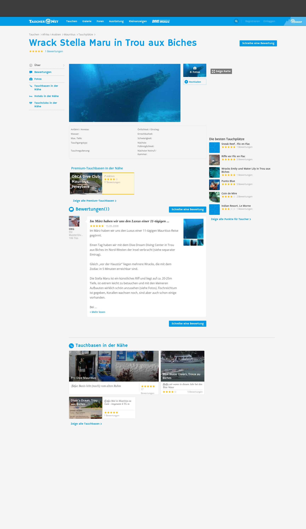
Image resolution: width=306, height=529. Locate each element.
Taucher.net (43, 21)
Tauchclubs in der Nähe (45, 104)
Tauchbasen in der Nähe (46, 87)
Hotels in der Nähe (46, 96)
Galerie (86, 21)
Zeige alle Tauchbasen (85, 424)
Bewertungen (42, 72)
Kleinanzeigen (138, 21)
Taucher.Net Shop (295, 21)
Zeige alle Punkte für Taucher (230, 219)
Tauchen (71, 21)
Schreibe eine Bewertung (258, 43)
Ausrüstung (116, 21)
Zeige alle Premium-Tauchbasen (93, 201)
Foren (100, 21)
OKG (71, 229)
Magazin (160, 21)
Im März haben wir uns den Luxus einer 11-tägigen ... (129, 221)
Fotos (38, 79)
